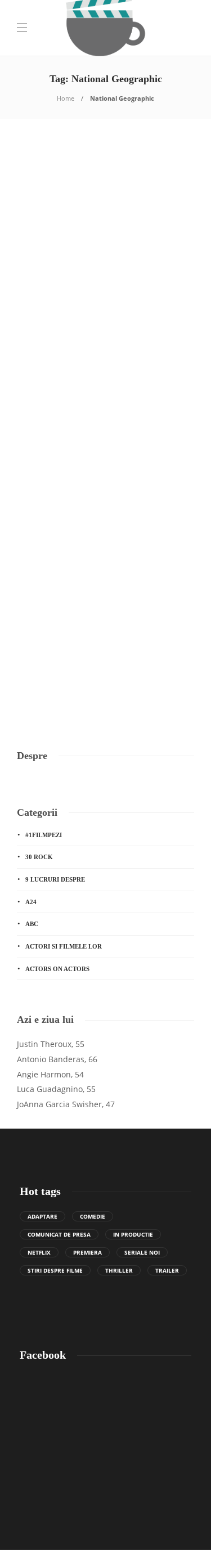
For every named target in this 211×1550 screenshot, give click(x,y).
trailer (167, 1270)
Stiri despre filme (55, 1270)
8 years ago (67, 674)
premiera (87, 1252)
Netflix (39, 1252)
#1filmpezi (43, 835)
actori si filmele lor (63, 946)
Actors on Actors (57, 968)
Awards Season (50, 267)
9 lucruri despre (55, 879)
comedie (92, 1216)
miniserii (37, 581)
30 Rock (39, 856)
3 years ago (67, 400)
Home (65, 98)
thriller (119, 1270)
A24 (31, 901)
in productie (133, 1234)
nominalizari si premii (142, 267)
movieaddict (33, 400)
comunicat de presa (59, 1234)
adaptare (42, 1216)
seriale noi (142, 1252)
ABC (31, 923)
